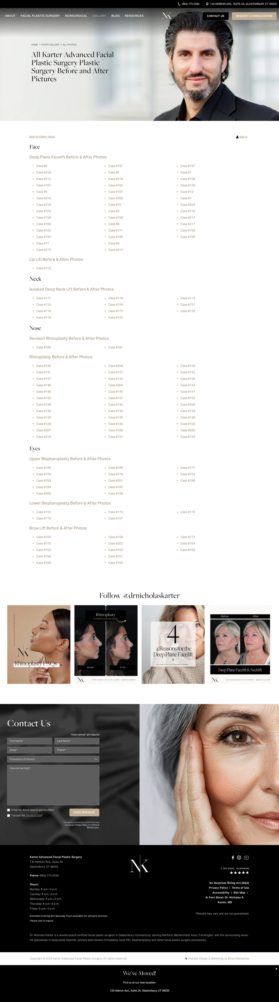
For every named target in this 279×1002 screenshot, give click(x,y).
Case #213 (43, 250)
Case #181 (115, 347)
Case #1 (186, 172)
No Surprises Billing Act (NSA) (229, 883)
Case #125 (43, 366)
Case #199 (188, 230)
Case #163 (115, 550)
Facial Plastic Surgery (40, 16)
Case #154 (188, 474)
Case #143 (188, 385)
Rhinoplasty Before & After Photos (61, 356)
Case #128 (43, 424)
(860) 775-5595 (191, 4)
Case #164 (188, 543)
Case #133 (188, 411)
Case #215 (43, 198)
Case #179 (188, 512)
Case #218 (43, 172)
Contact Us (215, 16)
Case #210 (43, 437)
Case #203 (188, 204)
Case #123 (43, 304)
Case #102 (43, 230)
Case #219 (43, 204)
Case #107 (115, 192)
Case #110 (188, 211)
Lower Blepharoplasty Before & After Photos (70, 503)
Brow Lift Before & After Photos (58, 528)
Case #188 (115, 430)
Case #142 (188, 372)
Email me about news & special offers (32, 810)
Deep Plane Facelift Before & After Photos (68, 157)
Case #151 (115, 437)
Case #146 (188, 379)
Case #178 (188, 185)
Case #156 (43, 474)
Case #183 (43, 480)
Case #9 (113, 243)
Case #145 (115, 391)
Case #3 (113, 211)
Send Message (84, 812)
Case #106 (188, 179)
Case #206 (115, 366)
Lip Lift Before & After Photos (56, 259)
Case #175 (43, 518)
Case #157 (115, 518)
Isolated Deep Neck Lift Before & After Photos (71, 289)
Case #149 (43, 391)
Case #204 (115, 385)
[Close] (276, 968)
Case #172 (188, 537)
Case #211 (188, 224)
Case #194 (43, 237)
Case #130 (115, 424)
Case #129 (188, 366)
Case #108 (43, 217)
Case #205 (188, 430)
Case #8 (113, 224)
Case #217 (188, 217)
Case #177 (188, 467)
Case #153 (188, 437)
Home (34, 44)
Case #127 (115, 372)
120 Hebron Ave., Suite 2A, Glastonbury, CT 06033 (243, 4)
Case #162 (43, 550)
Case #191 (115, 166)
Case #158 (115, 537)
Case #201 (115, 480)
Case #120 (188, 311)
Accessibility (220, 892)
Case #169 (188, 550)
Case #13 (187, 192)
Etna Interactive (238, 958)
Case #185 (115, 467)
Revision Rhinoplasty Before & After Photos (69, 338)
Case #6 (41, 166)
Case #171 (115, 230)
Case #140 (188, 417)
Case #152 (188, 398)
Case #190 (188, 237)
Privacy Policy (81, 825)
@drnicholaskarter (151, 595)
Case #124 (115, 304)
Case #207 (43, 430)
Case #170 (43, 543)
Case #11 (42, 243)
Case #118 (115, 298)
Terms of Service (93, 826)
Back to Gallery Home (42, 136)
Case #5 (41, 192)
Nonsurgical (76, 16)
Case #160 (43, 563)
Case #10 (114, 204)
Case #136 (115, 411)
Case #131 (115, 398)
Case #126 (115, 417)
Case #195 (43, 467)
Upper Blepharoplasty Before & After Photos (70, 458)
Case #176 (115, 474)
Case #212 (43, 179)
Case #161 (115, 556)
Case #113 (188, 298)
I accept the (16, 815)
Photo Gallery (50, 44)
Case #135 (43, 398)
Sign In (243, 137)
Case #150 (188, 424)
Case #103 (43, 211)
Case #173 (43, 268)
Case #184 (43, 487)
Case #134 (115, 379)
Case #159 (43, 537)
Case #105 (115, 185)
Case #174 (115, 512)
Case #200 (43, 493)
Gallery (99, 16)
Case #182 (115, 487)
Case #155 (43, 512)
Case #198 (115, 493)
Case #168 (115, 217)
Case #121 (188, 304)
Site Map (239, 892)
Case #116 (43, 311)
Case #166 (43, 556)
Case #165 (115, 563)
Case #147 (188, 391)
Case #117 (43, 298)
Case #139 (43, 411)
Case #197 (43, 185)
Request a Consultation (254, 16)
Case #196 (115, 237)
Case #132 (43, 417)
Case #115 (115, 311)
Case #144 (115, 404)
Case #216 (115, 179)
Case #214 (115, 250)
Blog (115, 16)
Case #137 (43, 379)
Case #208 (115, 198)
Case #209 (188, 404)
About (10, 16)
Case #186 (188, 480)
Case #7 (186, 198)
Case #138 (43, 404)
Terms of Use (240, 888)
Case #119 (43, 317)
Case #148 (43, 385)
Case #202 (115, 543)
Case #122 (115, 317)
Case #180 (43, 347)
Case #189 (43, 224)
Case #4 (113, 172)
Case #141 (43, 372)
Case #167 (188, 166)
